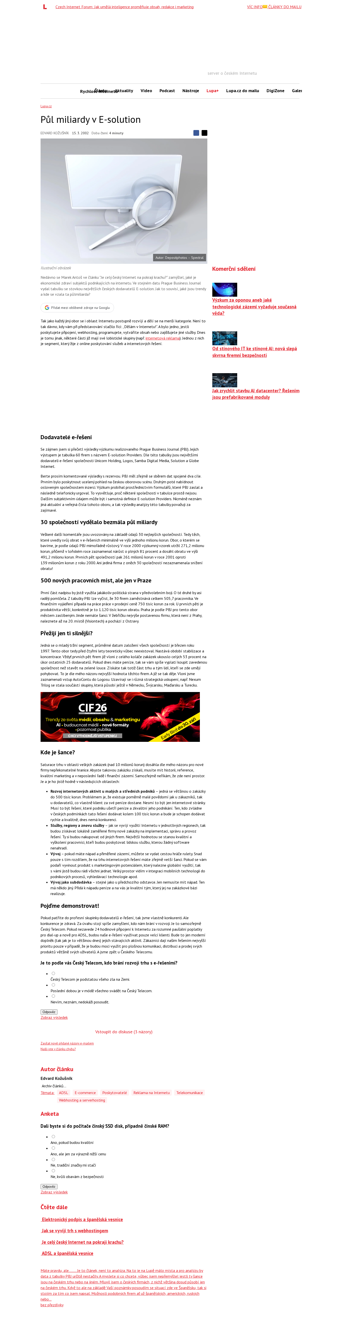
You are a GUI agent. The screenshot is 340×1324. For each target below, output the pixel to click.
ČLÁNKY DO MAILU (284, 6)
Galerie (299, 90)
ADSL (63, 1092)
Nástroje (190, 90)
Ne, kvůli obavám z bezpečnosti (77, 1176)
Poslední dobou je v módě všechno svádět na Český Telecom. (101, 990)
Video (146, 90)
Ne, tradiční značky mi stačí (73, 1165)
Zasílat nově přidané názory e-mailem (67, 1043)
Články (100, 90)
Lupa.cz (46, 106)
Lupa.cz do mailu (242, 90)
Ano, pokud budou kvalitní (72, 1142)
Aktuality (124, 90)
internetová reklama (163, 338)
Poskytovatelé (114, 1092)
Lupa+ (213, 90)
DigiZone (275, 90)
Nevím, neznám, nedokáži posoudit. (80, 1001)
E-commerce (85, 1092)
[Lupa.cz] (46, 6)
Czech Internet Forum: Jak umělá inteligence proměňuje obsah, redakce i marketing (125, 6)
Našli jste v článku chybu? (58, 1049)
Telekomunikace (189, 1092)
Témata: (48, 1092)
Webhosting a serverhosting (82, 1100)
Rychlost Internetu (85, 91)
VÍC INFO (255, 6)
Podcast (167, 90)
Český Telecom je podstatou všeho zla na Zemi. (90, 979)
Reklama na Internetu (151, 1092)
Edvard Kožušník (55, 133)
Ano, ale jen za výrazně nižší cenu (78, 1153)
